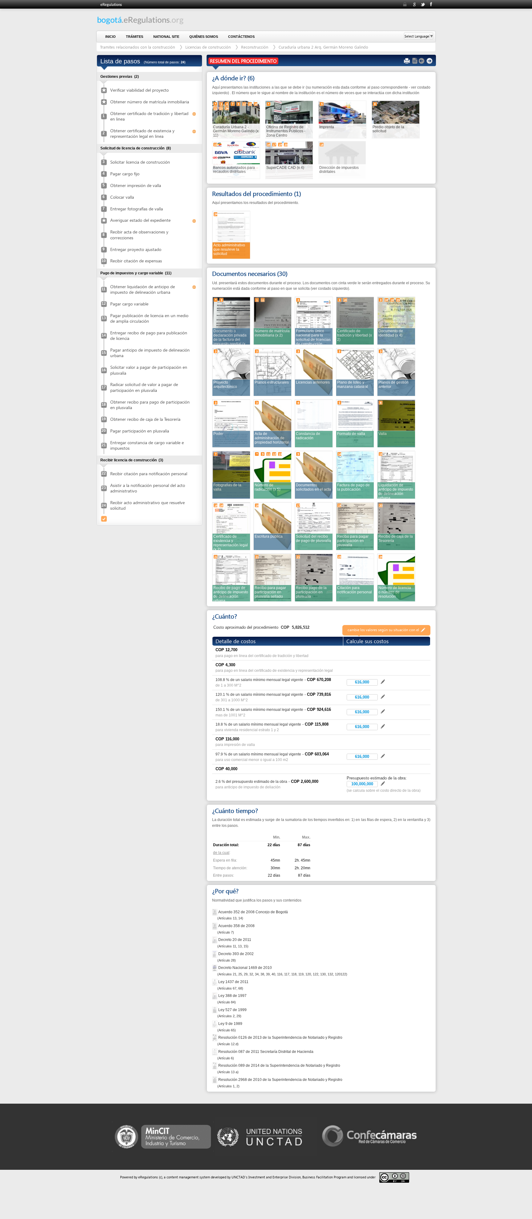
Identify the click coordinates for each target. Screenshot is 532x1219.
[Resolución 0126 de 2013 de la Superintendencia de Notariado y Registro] (215, 1037)
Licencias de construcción (208, 47)
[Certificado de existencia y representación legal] (231, 526)
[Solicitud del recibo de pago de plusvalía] (314, 526)
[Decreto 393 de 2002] (215, 953)
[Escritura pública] (273, 526)
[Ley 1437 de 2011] (215, 981)
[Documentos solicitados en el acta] (314, 474)
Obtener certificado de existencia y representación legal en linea (142, 133)
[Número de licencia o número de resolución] (396, 577)
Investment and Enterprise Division (274, 1177)
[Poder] (231, 423)
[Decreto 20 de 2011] (215, 939)
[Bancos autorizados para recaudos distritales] (236, 159)
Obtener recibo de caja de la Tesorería (145, 419)
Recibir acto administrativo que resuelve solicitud (147, 505)
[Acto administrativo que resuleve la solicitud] (231, 234)
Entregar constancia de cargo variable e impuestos (147, 445)
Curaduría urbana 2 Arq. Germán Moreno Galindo (323, 47)
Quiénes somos (203, 36)
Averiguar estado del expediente (140, 220)
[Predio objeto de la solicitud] (396, 119)
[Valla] (396, 423)
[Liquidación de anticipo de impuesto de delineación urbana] (396, 474)
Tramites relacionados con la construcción (138, 47)
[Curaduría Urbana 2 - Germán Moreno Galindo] (236, 119)
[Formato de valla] (355, 423)
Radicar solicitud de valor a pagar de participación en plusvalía (144, 387)
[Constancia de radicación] (314, 423)
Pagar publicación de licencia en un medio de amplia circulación (149, 318)
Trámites (134, 36)
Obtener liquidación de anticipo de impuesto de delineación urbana (142, 289)
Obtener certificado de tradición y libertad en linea (149, 116)
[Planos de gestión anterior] (396, 371)
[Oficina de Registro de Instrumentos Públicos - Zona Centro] (289, 119)
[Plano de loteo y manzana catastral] (355, 371)
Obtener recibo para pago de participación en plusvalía (150, 404)
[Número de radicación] (273, 474)
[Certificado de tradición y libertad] (355, 320)
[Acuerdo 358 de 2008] (215, 925)
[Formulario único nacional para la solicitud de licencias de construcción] (314, 320)
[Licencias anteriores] (314, 371)
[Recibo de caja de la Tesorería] (396, 526)
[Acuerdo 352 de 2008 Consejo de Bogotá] (215, 911)
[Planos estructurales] (273, 371)
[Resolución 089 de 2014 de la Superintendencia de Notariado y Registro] (215, 1065)
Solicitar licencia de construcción (140, 162)
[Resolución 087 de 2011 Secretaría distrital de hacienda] (215, 1051)
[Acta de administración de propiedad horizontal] (273, 423)
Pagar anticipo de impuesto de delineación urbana (150, 352)
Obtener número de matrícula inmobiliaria (149, 102)
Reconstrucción (254, 47)
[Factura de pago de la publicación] (355, 474)
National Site (166, 36)
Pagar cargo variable (129, 304)
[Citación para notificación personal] (355, 577)
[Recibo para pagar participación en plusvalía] (355, 526)
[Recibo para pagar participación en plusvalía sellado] (273, 577)
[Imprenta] (342, 119)
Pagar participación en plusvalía (139, 431)
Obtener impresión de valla (135, 185)
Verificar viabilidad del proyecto (139, 90)
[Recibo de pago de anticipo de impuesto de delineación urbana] (231, 577)
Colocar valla (122, 197)
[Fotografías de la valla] (231, 474)
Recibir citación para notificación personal (148, 473)
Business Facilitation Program (324, 1177)
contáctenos (241, 36)
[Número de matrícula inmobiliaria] (273, 320)
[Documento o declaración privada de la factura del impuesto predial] (231, 320)
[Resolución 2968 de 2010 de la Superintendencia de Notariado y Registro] (215, 1079)
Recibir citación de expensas (136, 261)
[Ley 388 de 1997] (215, 995)
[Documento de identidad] (396, 320)
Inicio (110, 36)
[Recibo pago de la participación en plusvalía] (314, 577)
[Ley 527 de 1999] (215, 1009)
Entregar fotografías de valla (136, 209)
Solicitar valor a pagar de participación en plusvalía (148, 370)
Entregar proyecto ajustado (135, 249)
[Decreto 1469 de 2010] (215, 967)
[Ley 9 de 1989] (215, 1023)
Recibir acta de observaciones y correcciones (139, 234)
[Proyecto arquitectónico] (231, 371)
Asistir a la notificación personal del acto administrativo (147, 488)
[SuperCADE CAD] (289, 159)
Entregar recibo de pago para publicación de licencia (148, 335)
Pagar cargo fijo (124, 174)
